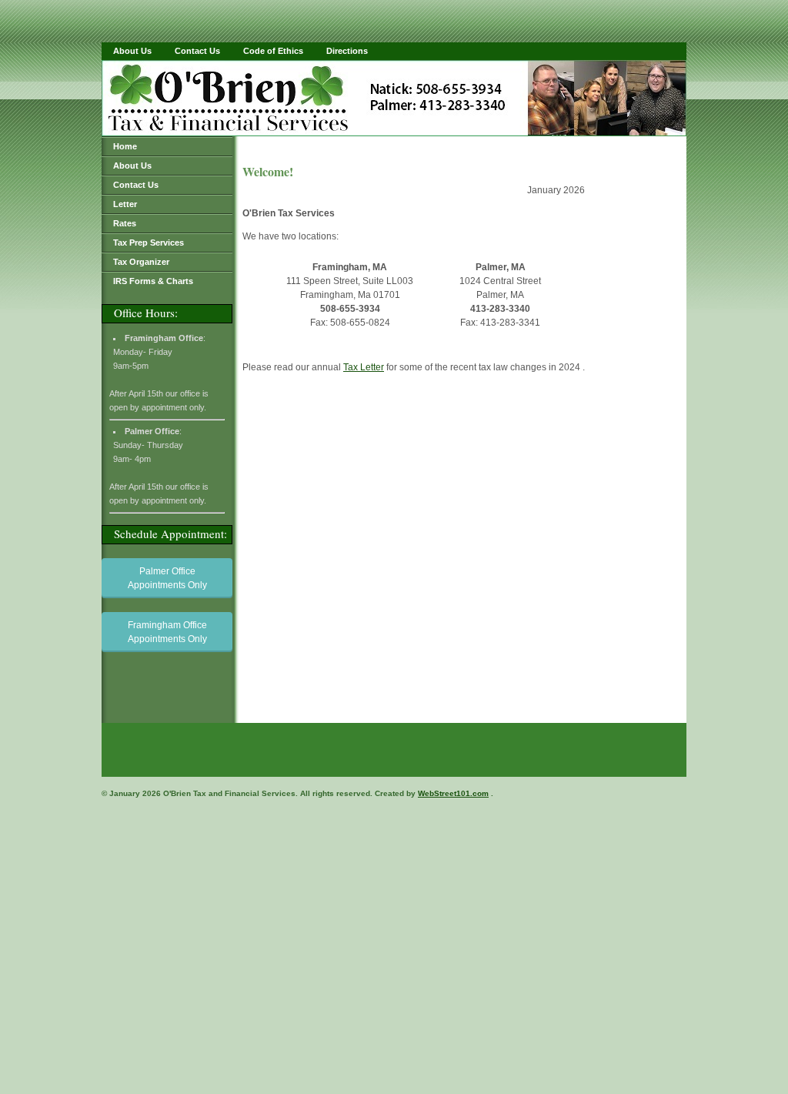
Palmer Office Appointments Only (167, 578)
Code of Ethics (273, 50)
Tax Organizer (141, 261)
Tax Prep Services (148, 242)
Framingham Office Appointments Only (167, 632)
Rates (124, 223)
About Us (132, 50)
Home (125, 146)
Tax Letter (363, 367)
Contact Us (197, 50)
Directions (347, 50)
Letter (125, 204)
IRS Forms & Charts (153, 281)
